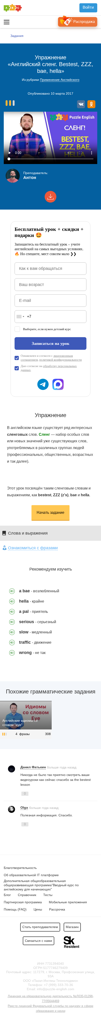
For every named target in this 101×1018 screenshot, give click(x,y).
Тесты (47, 895)
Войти (88, 7)
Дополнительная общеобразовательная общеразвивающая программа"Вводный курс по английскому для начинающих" (41, 885)
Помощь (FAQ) (15, 909)
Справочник (27, 895)
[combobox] (20, 317)
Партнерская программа (23, 902)
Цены (38, 909)
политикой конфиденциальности (60, 359)
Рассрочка (57, 909)
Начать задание (50, 512)
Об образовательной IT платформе (31, 875)
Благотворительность (20, 868)
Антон (29, 177)
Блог (7, 895)
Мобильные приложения (68, 902)
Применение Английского (59, 80)
